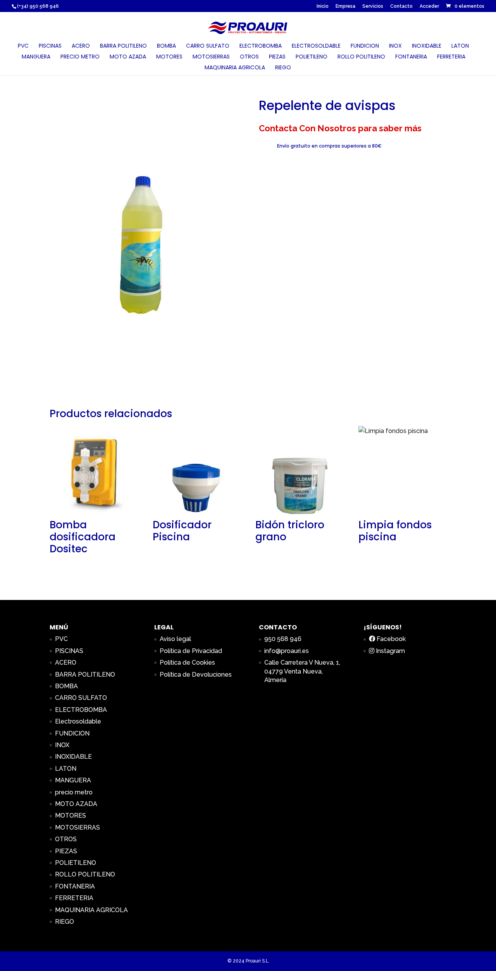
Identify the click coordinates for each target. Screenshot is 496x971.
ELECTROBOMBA (260, 46)
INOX (395, 46)
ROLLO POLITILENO (361, 57)
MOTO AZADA (128, 57)
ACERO (81, 46)
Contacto (401, 6)
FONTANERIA (411, 57)
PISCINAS (50, 46)
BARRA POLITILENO (123, 46)
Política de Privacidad (191, 651)
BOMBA (166, 46)
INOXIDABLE (426, 46)
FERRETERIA (451, 57)
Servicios (372, 6)
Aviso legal (175, 639)
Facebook (390, 639)
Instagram (389, 651)
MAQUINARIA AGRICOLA (235, 68)
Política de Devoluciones (196, 674)
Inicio (323, 6)
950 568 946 (282, 639)
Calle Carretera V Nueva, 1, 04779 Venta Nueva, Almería (302, 671)
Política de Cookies (187, 662)
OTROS (249, 57)
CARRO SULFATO (207, 46)
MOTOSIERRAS (211, 57)
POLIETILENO (311, 57)
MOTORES (169, 57)
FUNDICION (365, 46)
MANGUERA (36, 57)
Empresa (345, 6)
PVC (23, 46)
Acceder (429, 6)
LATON (460, 46)
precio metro (80, 57)
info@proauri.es (286, 651)
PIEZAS (277, 57)
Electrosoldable (316, 46)
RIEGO (283, 68)
